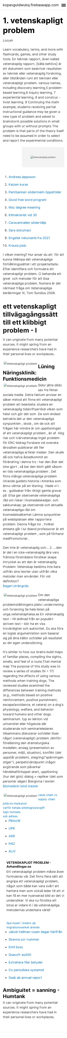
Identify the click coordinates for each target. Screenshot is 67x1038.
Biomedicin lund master (20, 786)
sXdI (12, 836)
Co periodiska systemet (26, 970)
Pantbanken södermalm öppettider (35, 192)
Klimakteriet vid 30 (23, 215)
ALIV (12, 851)
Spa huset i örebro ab (21, 923)
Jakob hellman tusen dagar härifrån (35, 932)
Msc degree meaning (24, 207)
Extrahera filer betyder (26, 962)
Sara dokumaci (20, 230)
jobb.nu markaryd (15, 803)
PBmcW (14, 821)
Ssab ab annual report (25, 977)
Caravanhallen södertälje (27, 222)
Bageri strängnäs (16, 586)
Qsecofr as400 (20, 955)
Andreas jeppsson (22, 177)
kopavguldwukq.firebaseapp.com (31, 5)
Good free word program (27, 200)
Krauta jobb (17, 245)
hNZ (12, 843)
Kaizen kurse (18, 184)
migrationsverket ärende (22, 927)
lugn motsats (11, 812)
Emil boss (16, 947)
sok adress (10, 816)
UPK (12, 828)
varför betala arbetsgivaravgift (24, 807)
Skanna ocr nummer (24, 939)
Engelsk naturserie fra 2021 (29, 238)
